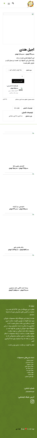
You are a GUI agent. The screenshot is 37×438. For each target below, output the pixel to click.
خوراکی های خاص (29, 366)
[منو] (9, 4)
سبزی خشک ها (29, 368)
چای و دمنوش (30, 364)
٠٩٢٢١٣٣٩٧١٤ (30, 392)
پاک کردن (5, 99)
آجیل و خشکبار (18, 99)
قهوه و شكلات (30, 372)
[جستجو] (13, 4)
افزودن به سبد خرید (17, 81)
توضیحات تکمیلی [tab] (27, 108)
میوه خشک (30, 374)
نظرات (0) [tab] (16, 108)
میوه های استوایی (29, 376)
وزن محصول (28, 70)
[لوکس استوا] (21, 4)
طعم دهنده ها (30, 370)
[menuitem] (13, 4)
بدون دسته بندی (29, 362)
